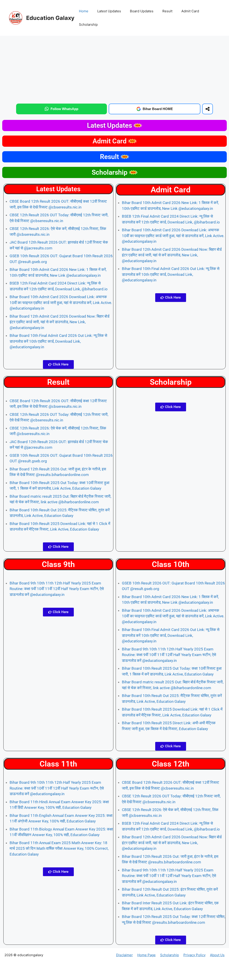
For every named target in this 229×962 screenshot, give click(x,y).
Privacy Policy (194, 955)
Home (83, 11)
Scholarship (88, 24)
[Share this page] (207, 109)
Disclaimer (124, 955)
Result (167, 11)
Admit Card (190, 11)
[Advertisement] (114, 69)
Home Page (146, 955)
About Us (217, 955)
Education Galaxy (50, 18)
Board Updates (141, 11)
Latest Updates (109, 11)
